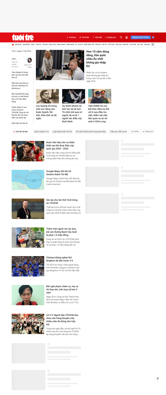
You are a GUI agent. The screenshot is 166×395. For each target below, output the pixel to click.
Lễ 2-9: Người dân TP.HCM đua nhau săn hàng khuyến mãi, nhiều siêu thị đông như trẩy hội (62, 320)
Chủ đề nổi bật (21, 132)
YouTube (85, 37)
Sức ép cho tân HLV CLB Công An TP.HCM (62, 202)
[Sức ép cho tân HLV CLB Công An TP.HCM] (28, 209)
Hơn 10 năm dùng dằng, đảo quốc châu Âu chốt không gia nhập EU (97, 59)
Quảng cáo (111, 37)
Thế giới (45, 44)
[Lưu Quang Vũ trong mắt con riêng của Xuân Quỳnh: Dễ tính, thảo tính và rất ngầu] (47, 96)
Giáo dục (119, 44)
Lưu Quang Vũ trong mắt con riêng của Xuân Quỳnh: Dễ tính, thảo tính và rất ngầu (46, 112)
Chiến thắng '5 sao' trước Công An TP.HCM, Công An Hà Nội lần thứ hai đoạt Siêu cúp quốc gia (20, 112)
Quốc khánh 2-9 (41, 131)
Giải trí (104, 44)
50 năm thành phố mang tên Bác (91, 131)
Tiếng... (15, 59)
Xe (76, 44)
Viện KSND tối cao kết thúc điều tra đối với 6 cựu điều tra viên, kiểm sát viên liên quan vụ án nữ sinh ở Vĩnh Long (98, 114)
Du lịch (80, 44)
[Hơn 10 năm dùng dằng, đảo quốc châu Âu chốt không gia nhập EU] (60, 65)
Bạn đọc (147, 44)
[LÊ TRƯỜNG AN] (26, 60)
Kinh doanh (61, 44)
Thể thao (111, 44)
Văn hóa (98, 44)
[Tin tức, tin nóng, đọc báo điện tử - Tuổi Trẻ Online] (23, 37)
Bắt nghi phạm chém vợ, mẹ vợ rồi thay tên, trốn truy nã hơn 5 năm (62, 289)
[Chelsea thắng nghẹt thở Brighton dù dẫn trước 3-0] (28, 266)
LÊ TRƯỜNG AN (26, 65)
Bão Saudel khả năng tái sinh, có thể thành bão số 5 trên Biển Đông (20, 98)
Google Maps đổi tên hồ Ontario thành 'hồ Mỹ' (58, 173)
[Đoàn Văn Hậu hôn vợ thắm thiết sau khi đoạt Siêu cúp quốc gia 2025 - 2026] (28, 151)
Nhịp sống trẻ (89, 44)
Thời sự (38, 44)
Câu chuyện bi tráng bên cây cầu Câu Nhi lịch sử (20, 75)
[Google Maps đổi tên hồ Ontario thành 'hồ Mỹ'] (28, 180)
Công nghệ (70, 44)
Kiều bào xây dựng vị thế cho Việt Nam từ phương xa (20, 85)
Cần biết (98, 37)
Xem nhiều (26, 44)
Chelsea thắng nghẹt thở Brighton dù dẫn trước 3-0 (59, 259)
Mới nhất (18, 44)
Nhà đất (126, 44)
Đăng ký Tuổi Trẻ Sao (141, 37)
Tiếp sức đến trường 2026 (122, 131)
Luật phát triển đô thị (62, 131)
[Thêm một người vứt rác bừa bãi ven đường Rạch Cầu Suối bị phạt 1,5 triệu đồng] (28, 237)
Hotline (136, 132)
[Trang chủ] (13, 44)
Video (33, 44)
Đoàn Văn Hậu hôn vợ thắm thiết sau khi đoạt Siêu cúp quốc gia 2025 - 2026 (60, 145)
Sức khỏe (133, 44)
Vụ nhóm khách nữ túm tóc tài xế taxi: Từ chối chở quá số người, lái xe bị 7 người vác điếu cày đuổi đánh (72, 114)
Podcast (72, 37)
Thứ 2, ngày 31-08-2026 (21, 51)
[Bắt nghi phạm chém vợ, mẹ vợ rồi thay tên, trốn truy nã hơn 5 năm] (28, 295)
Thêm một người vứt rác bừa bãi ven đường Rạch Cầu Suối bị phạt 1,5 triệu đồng (61, 232)
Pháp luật (52, 44)
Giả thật (140, 44)
